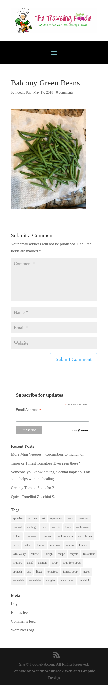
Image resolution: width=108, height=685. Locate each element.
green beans (85, 536)
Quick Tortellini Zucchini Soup (35, 496)
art (43, 518)
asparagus (56, 518)
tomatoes (52, 571)
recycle (74, 554)
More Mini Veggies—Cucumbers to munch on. (48, 454)
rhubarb (17, 562)
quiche (35, 554)
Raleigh (48, 554)
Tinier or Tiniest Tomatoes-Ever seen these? (45, 463)
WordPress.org (22, 630)
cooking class (65, 536)
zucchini (84, 580)
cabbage (32, 527)
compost (47, 536)
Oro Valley (19, 554)
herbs (16, 545)
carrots (56, 527)
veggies (50, 580)
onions (70, 545)
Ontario (83, 545)
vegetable (18, 580)
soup (55, 562)
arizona (32, 518)
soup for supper (72, 562)
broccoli (17, 527)
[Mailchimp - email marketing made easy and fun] (80, 431)
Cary (68, 527)
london (41, 545)
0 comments (64, 92)
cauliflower (82, 527)
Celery (17, 536)
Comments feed (23, 621)
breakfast (83, 518)
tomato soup (70, 571)
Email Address (28, 409)
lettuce (28, 545)
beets (70, 518)
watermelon (67, 580)
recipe (61, 554)
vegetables (35, 580)
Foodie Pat (23, 92)
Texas (39, 571)
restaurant (89, 554)
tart (29, 571)
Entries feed (20, 612)
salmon (42, 562)
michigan (55, 545)
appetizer (18, 518)
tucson (86, 571)
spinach (17, 571)
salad (30, 562)
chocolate (31, 536)
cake (44, 527)
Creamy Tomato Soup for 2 (32, 488)
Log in (16, 603)
